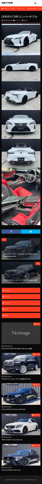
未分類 (6, 315)
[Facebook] (11, 231)
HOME (5, 8)
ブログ (13, 8)
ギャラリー (21, 8)
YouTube (6, 290)
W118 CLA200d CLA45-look (11, 470)
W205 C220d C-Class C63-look (12, 440)
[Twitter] (30, 231)
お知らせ (37, 384)
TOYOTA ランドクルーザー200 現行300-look (16, 379)
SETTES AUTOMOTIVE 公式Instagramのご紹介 (17, 348)
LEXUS (25, 20)
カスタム (7, 296)
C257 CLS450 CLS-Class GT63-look (13, 409)
